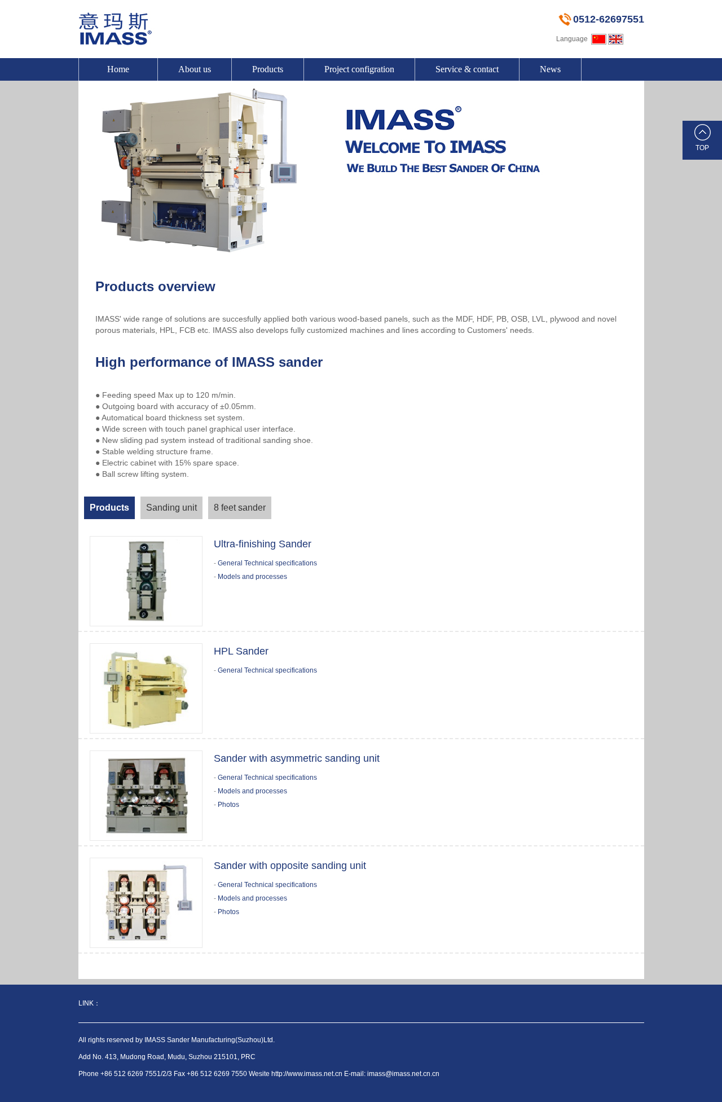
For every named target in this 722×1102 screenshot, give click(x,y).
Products (267, 69)
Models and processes (252, 577)
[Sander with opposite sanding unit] (146, 902)
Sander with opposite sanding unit (290, 865)
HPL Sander (241, 651)
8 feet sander (240, 507)
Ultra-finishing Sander (262, 544)
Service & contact (467, 69)
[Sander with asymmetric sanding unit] (146, 795)
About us (194, 69)
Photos (228, 805)
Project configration (359, 69)
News (550, 69)
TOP (702, 148)
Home (118, 69)
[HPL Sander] (146, 688)
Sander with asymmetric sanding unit (297, 758)
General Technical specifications (267, 563)
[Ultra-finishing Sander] (146, 581)
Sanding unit (171, 507)
